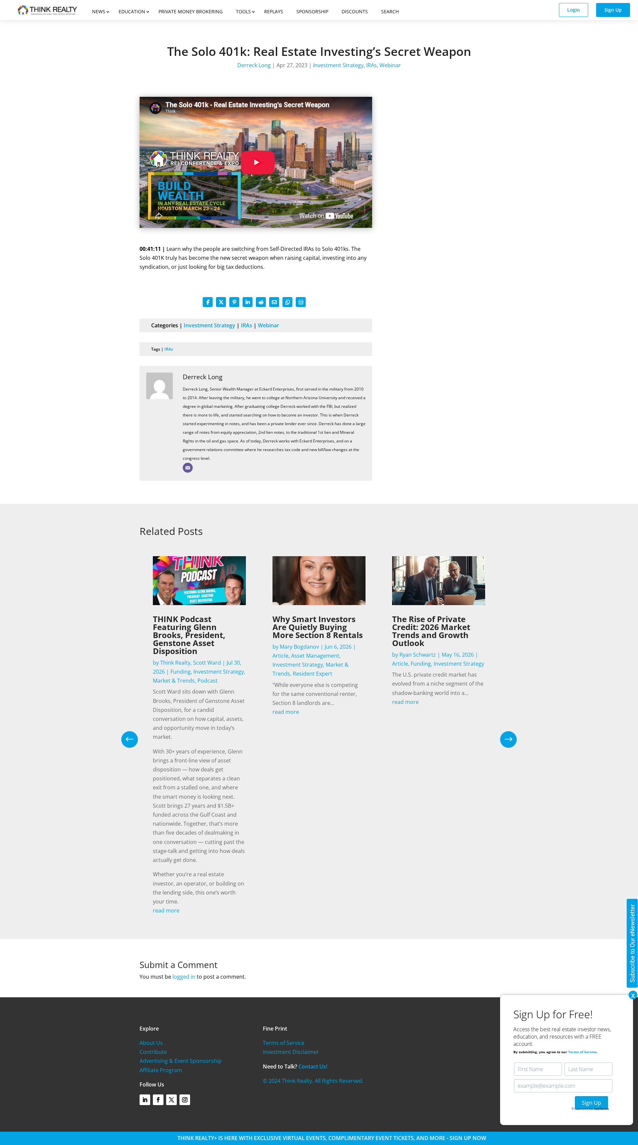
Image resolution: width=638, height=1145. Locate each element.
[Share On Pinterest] (234, 302)
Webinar (390, 65)
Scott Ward (207, 662)
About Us (151, 1043)
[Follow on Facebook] (158, 1099)
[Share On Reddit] (261, 302)
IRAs (371, 65)
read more (166, 910)
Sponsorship (312, 11)
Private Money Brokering (191, 11)
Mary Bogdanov (299, 646)
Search (390, 11)
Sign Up (613, 10)
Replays (273, 11)
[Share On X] (221, 302)
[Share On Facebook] (208, 302)
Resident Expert (312, 673)
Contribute (153, 1052)
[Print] (301, 302)
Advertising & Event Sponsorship (181, 1060)
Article (280, 655)
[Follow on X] (171, 1099)
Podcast (207, 680)
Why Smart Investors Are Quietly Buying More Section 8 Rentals (317, 626)
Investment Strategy (338, 65)
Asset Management (315, 655)
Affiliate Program (161, 1070)
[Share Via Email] (274, 302)
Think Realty (175, 662)
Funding (180, 671)
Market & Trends (174, 680)
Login (573, 10)
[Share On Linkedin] (248, 302)
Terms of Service (283, 1043)
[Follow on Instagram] (184, 1099)
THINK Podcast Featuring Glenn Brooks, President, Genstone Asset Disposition (189, 634)
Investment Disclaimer (291, 1052)
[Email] (188, 468)
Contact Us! (312, 1066)
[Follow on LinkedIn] (145, 1099)
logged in (183, 976)
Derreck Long (254, 65)
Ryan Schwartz (417, 654)
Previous (134, 739)
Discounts (355, 11)
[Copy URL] (287, 302)
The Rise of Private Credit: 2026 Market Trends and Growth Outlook (431, 630)
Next (503, 739)
